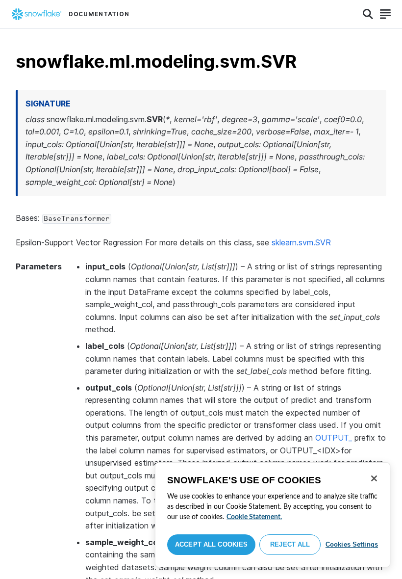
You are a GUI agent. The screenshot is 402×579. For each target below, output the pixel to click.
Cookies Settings (352, 544)
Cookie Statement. (254, 517)
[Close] (374, 478)
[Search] (368, 14)
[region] (272, 514)
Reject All (290, 544)
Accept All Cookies (211, 544)
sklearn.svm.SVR (301, 242)
